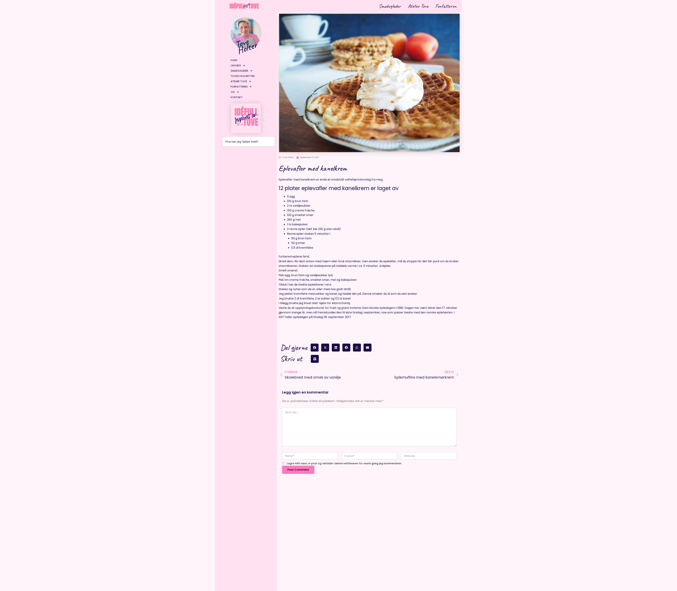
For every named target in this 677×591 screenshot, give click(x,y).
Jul (233, 92)
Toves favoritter (243, 76)
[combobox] (248, 141)
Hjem (234, 60)
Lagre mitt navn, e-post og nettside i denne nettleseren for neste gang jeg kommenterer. (344, 463)
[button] (315, 348)
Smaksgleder (390, 6)
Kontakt (237, 97)
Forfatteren (446, 6)
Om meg (236, 65)
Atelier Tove (418, 6)
